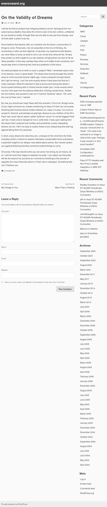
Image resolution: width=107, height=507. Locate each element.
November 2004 (87, 432)
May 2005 (84, 404)
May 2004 (84, 460)
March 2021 (85, 269)
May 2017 (84, 278)
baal (82, 233)
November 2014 (87, 288)
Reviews (84, 59)
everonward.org (13, 3)
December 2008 (87, 320)
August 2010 (86, 297)
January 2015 (86, 283)
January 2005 (86, 422)
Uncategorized (9, 170)
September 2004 (88, 441)
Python (83, 54)
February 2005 (87, 418)
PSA (82, 50)
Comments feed (87, 488)
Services (84, 64)
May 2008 (84, 353)
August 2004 (86, 446)
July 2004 (84, 450)
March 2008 (85, 362)
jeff (19, 23)
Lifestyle (84, 40)
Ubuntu (83, 82)
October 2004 (86, 436)
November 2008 (87, 325)
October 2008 (86, 329)
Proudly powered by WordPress (14, 504)
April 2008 (85, 357)
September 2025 (88, 251)
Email (4, 258)
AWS (82, 31)
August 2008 (86, 339)
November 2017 (87, 274)
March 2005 (85, 413)
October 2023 (86, 255)
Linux (82, 45)
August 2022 (86, 264)
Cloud (83, 36)
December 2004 (87, 427)
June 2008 (85, 348)
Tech (82, 77)
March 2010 (85, 302)
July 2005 (84, 395)
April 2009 (85, 311)
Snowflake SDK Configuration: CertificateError (87, 152)
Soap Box (84, 68)
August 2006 (86, 367)
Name (4, 247)
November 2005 (87, 385)
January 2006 (86, 381)
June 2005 (85, 399)
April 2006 (85, 371)
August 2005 (86, 390)
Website (4, 270)
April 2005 (85, 408)
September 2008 (88, 334)
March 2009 (85, 316)
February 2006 (87, 376)
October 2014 (86, 292)
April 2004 (85, 464)
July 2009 (84, 306)
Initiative (94, 228)
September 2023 (88, 260)
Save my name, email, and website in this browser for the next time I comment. (35, 282)
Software (84, 73)
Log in (83, 479)
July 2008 (84, 343)
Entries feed (85, 483)
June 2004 (85, 455)
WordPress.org (87, 493)
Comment (5, 211)
